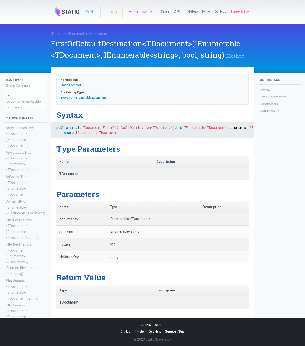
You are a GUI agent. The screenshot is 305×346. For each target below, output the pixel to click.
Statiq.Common (18, 85)
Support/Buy (239, 11)
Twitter (206, 11)
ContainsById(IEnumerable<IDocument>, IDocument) (25, 207)
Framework (140, 12)
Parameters (269, 104)
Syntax (265, 90)
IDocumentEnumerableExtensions (79, 33)
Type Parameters (273, 97)
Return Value (270, 111)
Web (90, 12)
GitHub (193, 11)
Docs (111, 12)
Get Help (221, 11)
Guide (165, 12)
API (177, 12)
